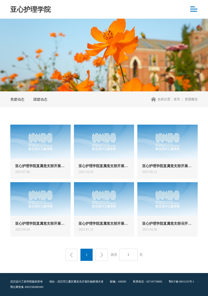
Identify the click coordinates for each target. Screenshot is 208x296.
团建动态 (40, 99)
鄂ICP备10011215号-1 (181, 281)
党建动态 (17, 99)
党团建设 (191, 99)
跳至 (114, 255)
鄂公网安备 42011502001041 (27, 286)
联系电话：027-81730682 (147, 281)
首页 (177, 99)
